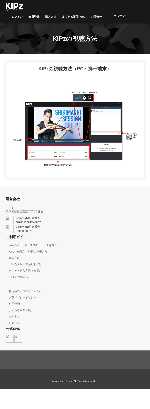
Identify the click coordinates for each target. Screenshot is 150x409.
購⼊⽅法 (50, 16)
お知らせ (14, 316)
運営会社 (13, 199)
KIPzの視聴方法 (18, 276)
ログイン (17, 16)
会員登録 (34, 16)
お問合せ (96, 16)
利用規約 (14, 303)
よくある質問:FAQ (73, 16)
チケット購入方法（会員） (25, 270)
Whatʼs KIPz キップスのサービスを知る (33, 245)
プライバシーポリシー (22, 297)
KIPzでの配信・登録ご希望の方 (28, 251)
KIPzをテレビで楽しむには (25, 264)
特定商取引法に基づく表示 (25, 291)
